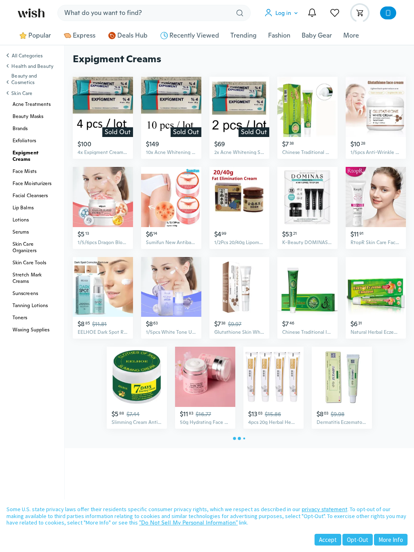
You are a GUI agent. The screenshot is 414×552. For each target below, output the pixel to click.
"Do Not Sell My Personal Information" (188, 522)
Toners (20, 317)
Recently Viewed (194, 36)
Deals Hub (132, 36)
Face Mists (24, 171)
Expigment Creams (25, 156)
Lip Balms (23, 207)
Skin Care (21, 93)
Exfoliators (24, 140)
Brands (20, 128)
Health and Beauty (32, 66)
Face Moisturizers (32, 183)
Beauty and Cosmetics (24, 79)
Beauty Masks (28, 116)
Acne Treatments (32, 104)
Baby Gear (317, 36)
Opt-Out (357, 540)
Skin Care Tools (29, 262)
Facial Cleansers (30, 195)
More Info (390, 540)
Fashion (279, 36)
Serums (21, 232)
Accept (328, 540)
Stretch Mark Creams (27, 278)
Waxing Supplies (31, 330)
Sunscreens (25, 293)
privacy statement (324, 509)
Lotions (21, 220)
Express (84, 36)
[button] (283, 13)
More (351, 36)
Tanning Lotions (30, 305)
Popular (39, 36)
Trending (243, 36)
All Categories (27, 56)
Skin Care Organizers (24, 247)
